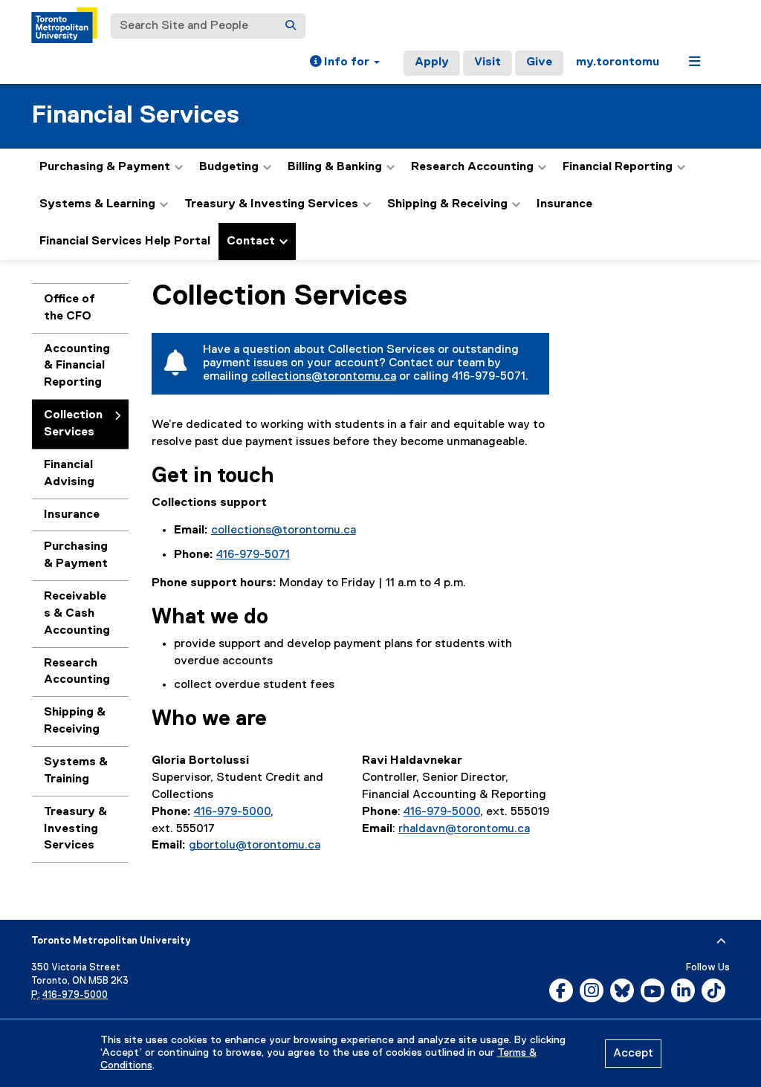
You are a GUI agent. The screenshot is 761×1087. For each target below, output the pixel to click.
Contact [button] (251, 241)
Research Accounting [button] (472, 167)
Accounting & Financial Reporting (77, 366)
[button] (345, 63)
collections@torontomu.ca (323, 377)
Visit (487, 62)
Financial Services (135, 115)
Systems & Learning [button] (97, 204)
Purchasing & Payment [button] (104, 167)
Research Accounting (77, 672)
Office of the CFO (69, 307)
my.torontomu (617, 62)
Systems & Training (76, 770)
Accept (633, 1054)
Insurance (564, 204)
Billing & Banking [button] (335, 167)
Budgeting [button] (229, 167)
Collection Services (73, 423)
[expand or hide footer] (721, 941)
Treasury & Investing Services (75, 829)
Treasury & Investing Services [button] (271, 204)
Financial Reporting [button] (618, 167)
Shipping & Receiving (75, 721)
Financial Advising (69, 473)
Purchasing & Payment (76, 555)
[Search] (290, 26)
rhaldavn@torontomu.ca (464, 829)
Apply (432, 62)
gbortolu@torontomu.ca (254, 845)
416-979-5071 (253, 555)
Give (539, 62)
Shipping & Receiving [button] (447, 204)
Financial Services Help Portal (124, 241)
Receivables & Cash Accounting (77, 614)
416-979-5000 (232, 812)
